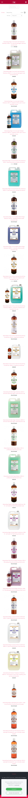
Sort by (8, 15)
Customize (16, 785)
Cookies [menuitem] (14, 774)
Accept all (14, 789)
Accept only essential (14, 793)
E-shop (3, 12)
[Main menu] (2, 2)
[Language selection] (26, 2)
